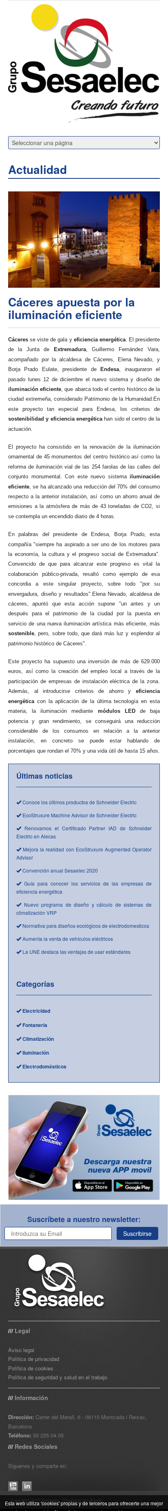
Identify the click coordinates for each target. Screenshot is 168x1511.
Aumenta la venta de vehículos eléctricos (67, 938)
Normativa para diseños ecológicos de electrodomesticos (85, 925)
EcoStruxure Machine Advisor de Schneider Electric (79, 815)
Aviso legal (21, 1350)
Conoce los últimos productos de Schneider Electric (79, 802)
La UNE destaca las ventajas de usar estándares (75, 951)
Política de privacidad (33, 1359)
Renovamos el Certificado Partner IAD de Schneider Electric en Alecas (84, 832)
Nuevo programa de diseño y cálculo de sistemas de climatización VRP (84, 908)
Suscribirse (137, 1233)
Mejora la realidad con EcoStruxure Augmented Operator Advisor (84, 853)
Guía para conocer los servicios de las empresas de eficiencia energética (84, 887)
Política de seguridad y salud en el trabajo (57, 1377)
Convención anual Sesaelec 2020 (59, 870)
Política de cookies (30, 1368)
